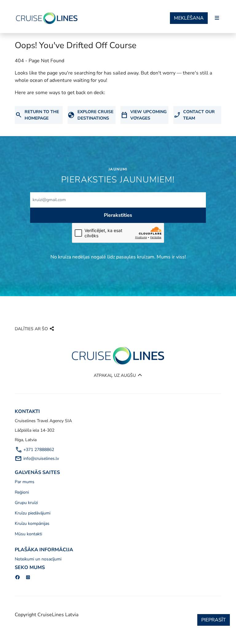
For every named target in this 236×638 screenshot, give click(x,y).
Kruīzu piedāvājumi (32, 513)
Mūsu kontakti (28, 534)
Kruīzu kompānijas (32, 523)
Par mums (24, 482)
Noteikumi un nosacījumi (38, 559)
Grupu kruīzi (26, 503)
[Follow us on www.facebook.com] (17, 577)
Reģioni (22, 492)
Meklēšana (189, 18)
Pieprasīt (213, 620)
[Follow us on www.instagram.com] (28, 577)
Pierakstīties (118, 215)
